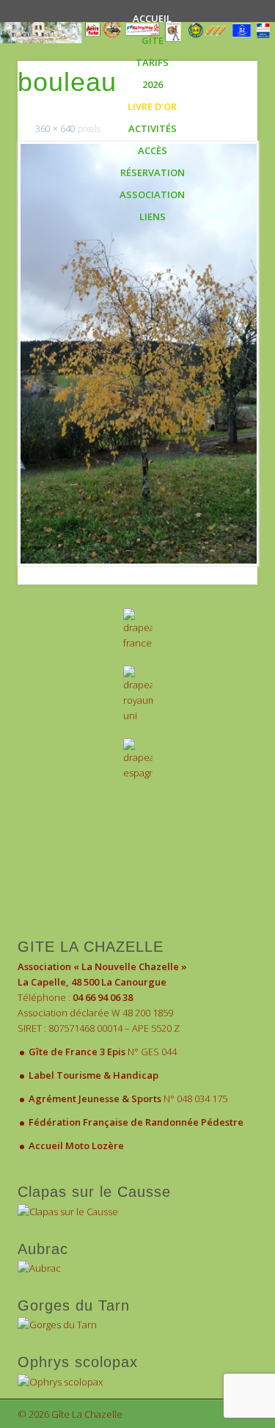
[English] (137, 695)
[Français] (137, 629)
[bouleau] (137, 354)
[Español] (137, 759)
